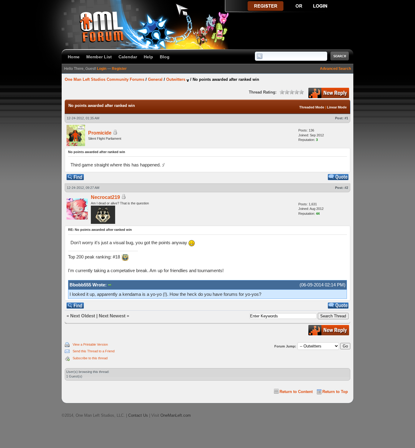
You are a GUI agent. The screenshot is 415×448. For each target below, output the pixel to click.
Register (119, 68)
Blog (165, 56)
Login (101, 68)
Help (148, 56)
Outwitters (175, 79)
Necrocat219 (105, 197)
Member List (99, 56)
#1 (346, 118)
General (155, 79)
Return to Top (335, 391)
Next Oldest (82, 315)
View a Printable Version (90, 344)
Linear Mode (337, 107)
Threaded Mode (311, 107)
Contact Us (138, 415)
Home (74, 56)
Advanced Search (335, 68)
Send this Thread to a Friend (94, 351)
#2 (346, 188)
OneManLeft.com (175, 415)
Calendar (127, 56)
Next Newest (112, 315)
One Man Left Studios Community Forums (104, 79)
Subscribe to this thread (90, 358)
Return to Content (296, 391)
